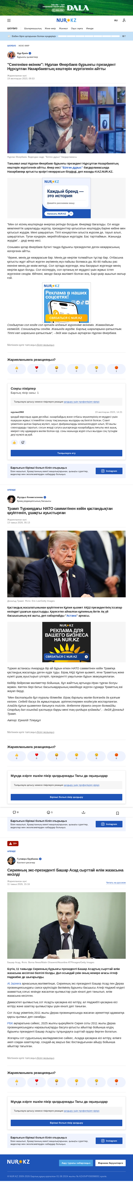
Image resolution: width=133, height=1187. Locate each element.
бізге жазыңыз (45, 345)
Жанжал (63, 28)
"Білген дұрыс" (72, 167)
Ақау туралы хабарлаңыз (76, 1163)
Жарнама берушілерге (110, 1163)
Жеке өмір (50, 28)
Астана (71, 615)
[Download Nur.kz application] (66, 8)
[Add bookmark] (117, 813)
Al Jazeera (14, 983)
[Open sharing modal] (83, 812)
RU (116, 20)
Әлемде (11, 490)
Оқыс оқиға (77, 28)
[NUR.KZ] (66, 20)
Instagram (111, 471)
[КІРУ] (124, 20)
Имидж (89, 28)
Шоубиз (12, 28)
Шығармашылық (33, 28)
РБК (10, 1023)
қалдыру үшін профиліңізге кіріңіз (81, 401)
